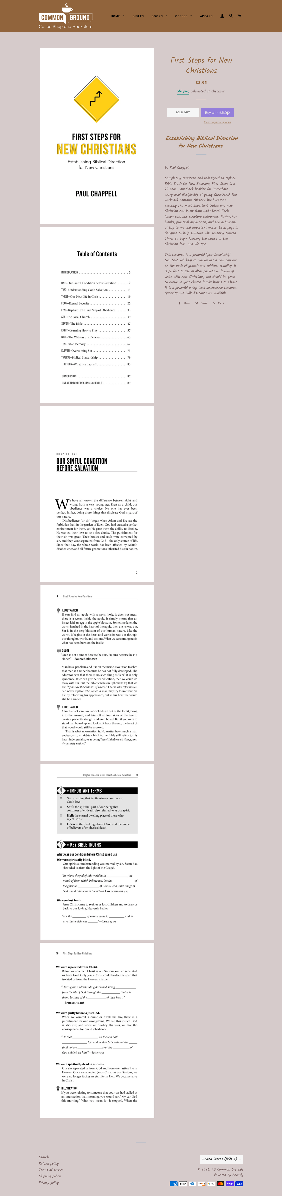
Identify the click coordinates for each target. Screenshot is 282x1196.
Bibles (138, 16)
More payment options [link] (217, 122)
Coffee (181, 16)
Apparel (207, 16)
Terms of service (51, 1170)
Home (116, 16)
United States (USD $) (219, 1159)
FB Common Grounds (227, 1169)
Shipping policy (50, 1176)
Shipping (183, 91)
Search (44, 1157)
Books (158, 16)
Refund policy (49, 1164)
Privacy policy (49, 1183)
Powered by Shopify (228, 1175)
